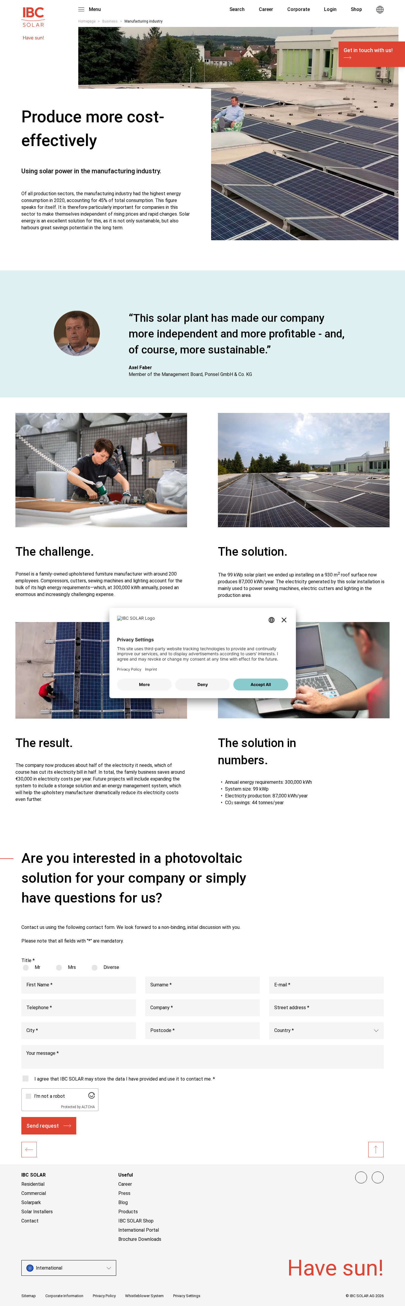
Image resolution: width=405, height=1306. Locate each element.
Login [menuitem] (330, 9)
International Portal (138, 1230)
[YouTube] (378, 1177)
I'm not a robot (49, 1096)
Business (110, 21)
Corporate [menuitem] (298, 9)
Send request (42, 1126)
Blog (123, 1202)
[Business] (29, 1149)
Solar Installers (37, 1211)
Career (125, 1184)
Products (128, 1211)
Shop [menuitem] (356, 9)
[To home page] (33, 14)
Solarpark (31, 1202)
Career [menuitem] (266, 9)
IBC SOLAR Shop (136, 1221)
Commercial (33, 1193)
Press (124, 1193)
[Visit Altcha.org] (91, 1097)
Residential (32, 1184)
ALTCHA (88, 1107)
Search (236, 9)
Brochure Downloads (139, 1239)
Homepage (86, 21)
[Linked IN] (361, 1177)
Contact (30, 1221)
